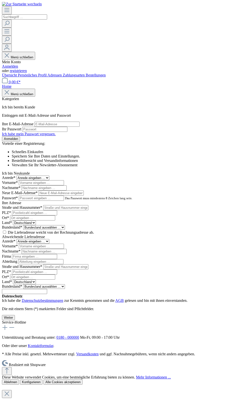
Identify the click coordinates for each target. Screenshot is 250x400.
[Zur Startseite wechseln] (22, 4)
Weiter (8, 317)
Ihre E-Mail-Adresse (18, 124)
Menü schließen (22, 57)
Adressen (55, 75)
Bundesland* (12, 227)
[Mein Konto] (7, 48)
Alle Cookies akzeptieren (63, 382)
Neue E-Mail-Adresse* (20, 193)
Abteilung (10, 261)
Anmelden (10, 66)
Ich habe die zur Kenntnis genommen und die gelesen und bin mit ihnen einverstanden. (95, 300)
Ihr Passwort (12, 129)
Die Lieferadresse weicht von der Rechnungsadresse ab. (51, 232)
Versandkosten (87, 354)
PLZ (6, 213)
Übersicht (10, 75)
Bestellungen (96, 75)
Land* (7, 223)
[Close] (7, 394)
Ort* (6, 218)
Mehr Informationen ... (153, 377)
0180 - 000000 (67, 337)
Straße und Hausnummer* (22, 207)
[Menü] (7, 10)
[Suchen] (7, 24)
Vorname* (10, 182)
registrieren (18, 71)
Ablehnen (10, 382)
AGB (119, 300)
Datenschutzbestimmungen (42, 300)
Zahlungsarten (74, 75)
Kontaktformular (40, 346)
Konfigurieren (31, 382)
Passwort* (10, 198)
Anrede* (9, 178)
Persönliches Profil (32, 75)
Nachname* (11, 188)
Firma (7, 256)
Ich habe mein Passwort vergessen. (29, 134)
